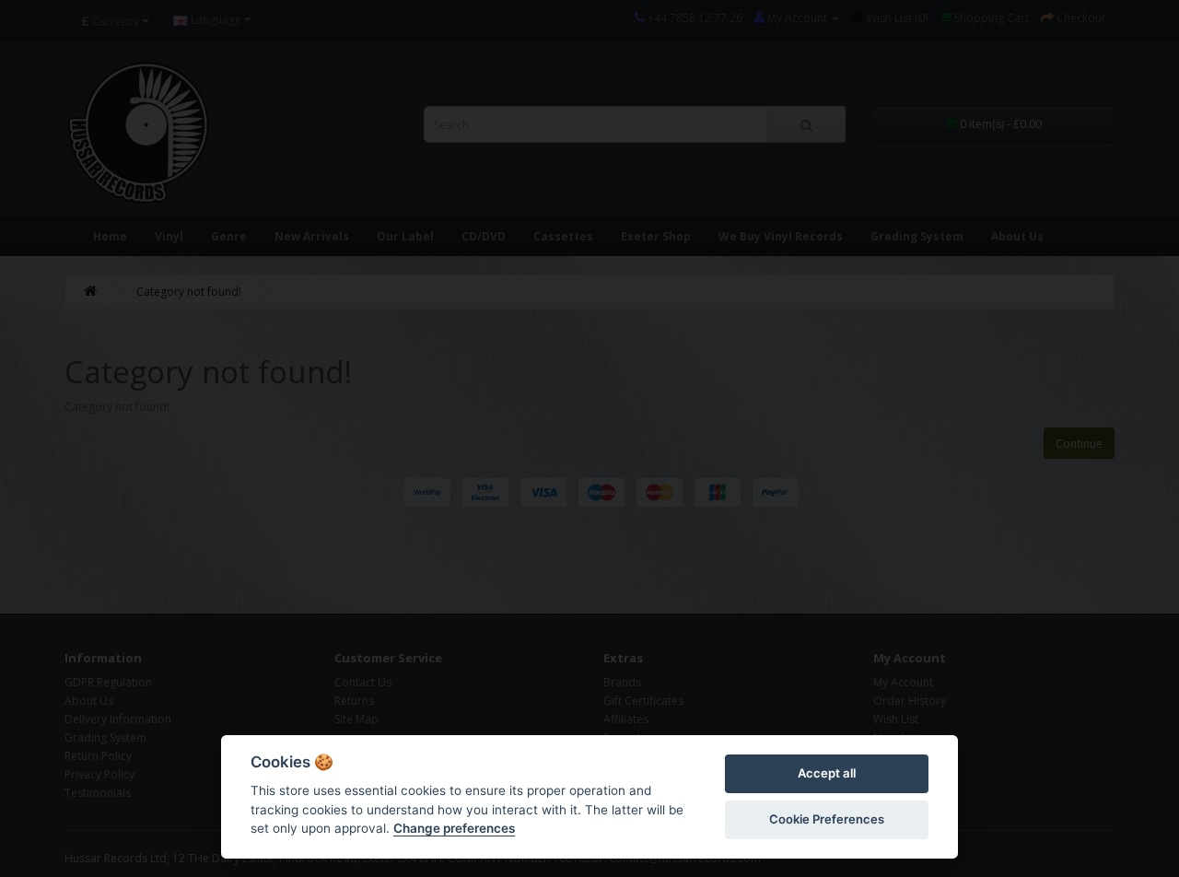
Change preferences (454, 828)
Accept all (827, 773)
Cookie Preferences (826, 819)
